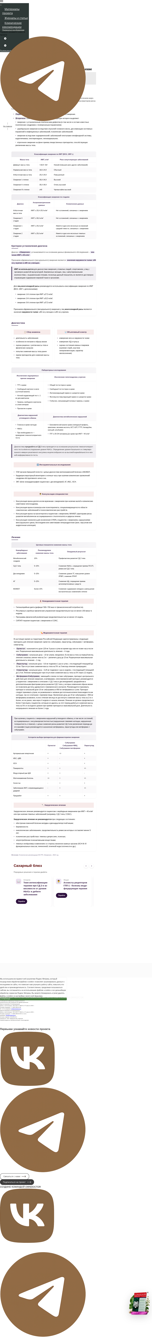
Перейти (21, 901)
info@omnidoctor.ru (16, 1008)
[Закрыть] (148, 1292)
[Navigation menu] (1, 1)
